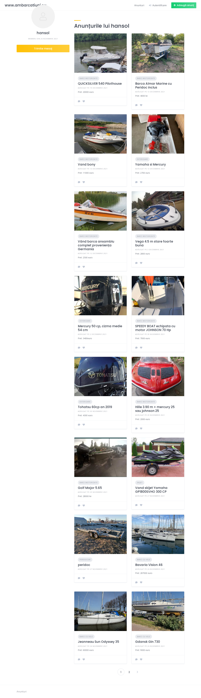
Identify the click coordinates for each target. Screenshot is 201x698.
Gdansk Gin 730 (147, 642)
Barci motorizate (89, 78)
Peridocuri (85, 559)
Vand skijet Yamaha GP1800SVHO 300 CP (151, 490)
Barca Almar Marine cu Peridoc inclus (153, 85)
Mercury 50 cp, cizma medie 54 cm (100, 328)
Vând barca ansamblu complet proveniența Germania (96, 245)
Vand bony (86, 164)
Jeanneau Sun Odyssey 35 (98, 642)
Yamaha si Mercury (150, 164)
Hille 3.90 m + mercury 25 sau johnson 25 (155, 409)
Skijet (140, 482)
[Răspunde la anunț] (79, 101)
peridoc (84, 565)
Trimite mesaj (43, 48)
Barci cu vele (143, 559)
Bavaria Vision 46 (149, 565)
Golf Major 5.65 (90, 488)
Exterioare (142, 159)
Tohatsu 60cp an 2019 (95, 407)
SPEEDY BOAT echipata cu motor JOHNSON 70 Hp (155, 328)
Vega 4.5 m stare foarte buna (154, 243)
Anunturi (139, 5)
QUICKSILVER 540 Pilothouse (100, 83)
